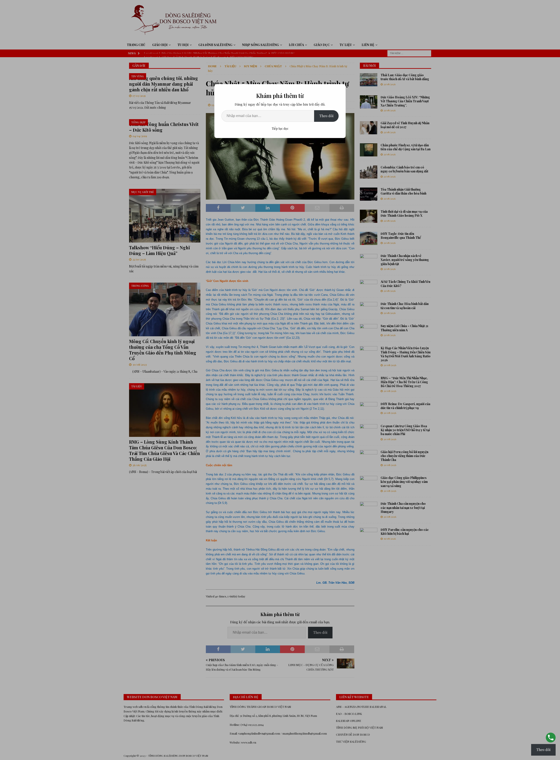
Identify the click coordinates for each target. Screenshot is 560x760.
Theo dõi (326, 115)
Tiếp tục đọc (280, 128)
